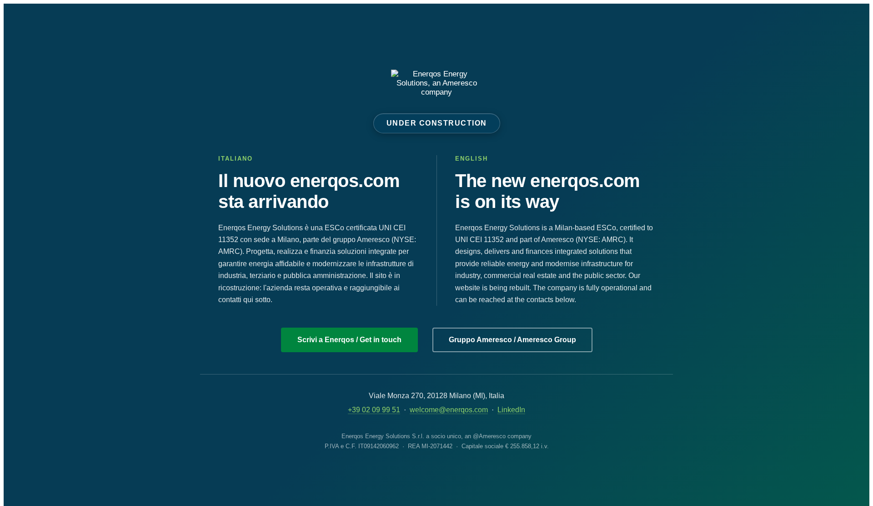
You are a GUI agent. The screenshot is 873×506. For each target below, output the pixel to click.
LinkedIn (511, 410)
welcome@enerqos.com (449, 410)
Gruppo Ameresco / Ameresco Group (512, 340)
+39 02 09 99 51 (374, 410)
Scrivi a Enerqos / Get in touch (349, 340)
